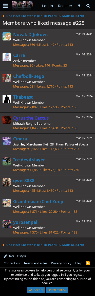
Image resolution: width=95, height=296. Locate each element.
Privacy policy (61, 263)
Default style (16, 256)
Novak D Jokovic (31, 34)
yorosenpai (25, 222)
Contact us (12, 263)
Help (78, 263)
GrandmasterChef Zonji (38, 201)
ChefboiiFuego (28, 76)
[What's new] (79, 5)
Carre (19, 55)
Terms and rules (35, 263)
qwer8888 (23, 180)
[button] (5, 6)
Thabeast (23, 97)
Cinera (20, 139)
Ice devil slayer (29, 160)
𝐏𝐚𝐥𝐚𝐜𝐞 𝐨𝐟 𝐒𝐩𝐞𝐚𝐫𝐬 (76, 144)
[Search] (88, 5)
